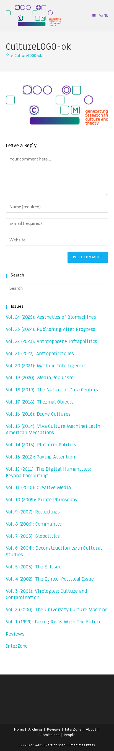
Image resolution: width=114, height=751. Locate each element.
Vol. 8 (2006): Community (34, 524)
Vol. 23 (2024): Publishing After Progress (50, 329)
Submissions (48, 735)
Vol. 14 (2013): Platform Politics (41, 445)
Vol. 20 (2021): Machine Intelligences (46, 366)
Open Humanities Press (76, 745)
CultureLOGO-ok (28, 55)
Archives (35, 730)
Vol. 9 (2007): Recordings (33, 512)
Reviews (15, 634)
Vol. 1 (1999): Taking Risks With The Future (54, 622)
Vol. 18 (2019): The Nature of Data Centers (52, 390)
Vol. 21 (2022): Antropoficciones (40, 354)
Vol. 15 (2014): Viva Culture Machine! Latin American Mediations (53, 429)
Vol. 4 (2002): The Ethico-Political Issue (50, 579)
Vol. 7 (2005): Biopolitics (33, 536)
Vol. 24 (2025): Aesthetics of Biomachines (51, 317)
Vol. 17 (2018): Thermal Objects (40, 402)
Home (19, 730)
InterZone (17, 646)
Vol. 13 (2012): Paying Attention (40, 457)
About (91, 730)
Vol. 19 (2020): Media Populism (40, 378)
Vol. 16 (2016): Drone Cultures (38, 414)
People (69, 735)
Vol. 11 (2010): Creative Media (38, 488)
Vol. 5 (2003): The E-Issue (33, 567)
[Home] (7, 55)
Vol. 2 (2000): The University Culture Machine (56, 610)
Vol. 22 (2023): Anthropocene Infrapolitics (51, 342)
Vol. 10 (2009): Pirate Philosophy (41, 500)
